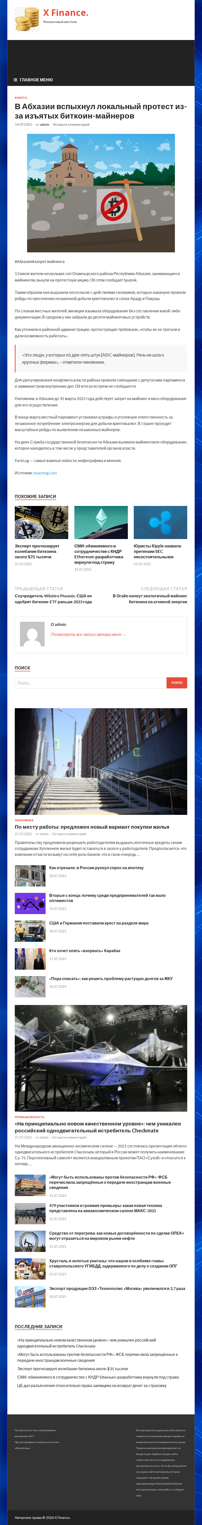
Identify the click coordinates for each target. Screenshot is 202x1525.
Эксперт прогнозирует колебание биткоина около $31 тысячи (37, 551)
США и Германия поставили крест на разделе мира (99, 923)
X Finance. (65, 12)
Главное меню (36, 79)
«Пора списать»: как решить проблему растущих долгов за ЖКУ (111, 978)
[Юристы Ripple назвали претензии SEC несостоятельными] (160, 540)
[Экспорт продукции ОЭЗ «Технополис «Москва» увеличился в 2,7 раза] (30, 1306)
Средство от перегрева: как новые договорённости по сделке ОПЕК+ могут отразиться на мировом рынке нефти (116, 1236)
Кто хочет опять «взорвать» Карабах (84, 950)
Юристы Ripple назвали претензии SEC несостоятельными (157, 551)
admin (44, 124)
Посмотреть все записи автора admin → (88, 634)
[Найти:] (101, 682)
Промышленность (30, 1117)
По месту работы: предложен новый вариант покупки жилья (92, 826)
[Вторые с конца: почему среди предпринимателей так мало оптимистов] (30, 912)
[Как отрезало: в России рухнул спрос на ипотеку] (30, 885)
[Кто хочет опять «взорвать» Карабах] (30, 968)
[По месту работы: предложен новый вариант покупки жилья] (101, 815)
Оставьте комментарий (71, 124)
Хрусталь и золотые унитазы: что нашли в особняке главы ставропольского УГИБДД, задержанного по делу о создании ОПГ (113, 1263)
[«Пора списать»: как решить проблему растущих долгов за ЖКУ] (30, 995)
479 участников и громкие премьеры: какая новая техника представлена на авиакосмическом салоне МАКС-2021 (105, 1208)
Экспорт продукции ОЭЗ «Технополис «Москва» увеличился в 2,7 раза (117, 1288)
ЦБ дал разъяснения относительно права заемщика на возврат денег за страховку (92, 1385)
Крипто (21, 97)
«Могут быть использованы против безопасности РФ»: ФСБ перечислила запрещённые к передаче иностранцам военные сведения (110, 1182)
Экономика (24, 820)
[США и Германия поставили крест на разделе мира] (30, 940)
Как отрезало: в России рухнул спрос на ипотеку (96, 867)
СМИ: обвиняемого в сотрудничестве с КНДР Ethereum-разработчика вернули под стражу (98, 554)
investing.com (45, 472)
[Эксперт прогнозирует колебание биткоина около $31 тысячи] (41, 540)
